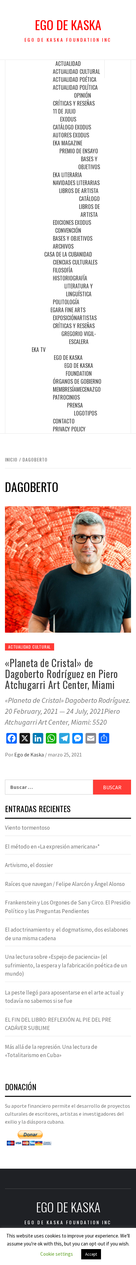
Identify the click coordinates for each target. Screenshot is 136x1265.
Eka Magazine (67, 143)
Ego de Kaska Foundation (78, 369)
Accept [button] (91, 1254)
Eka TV (39, 350)
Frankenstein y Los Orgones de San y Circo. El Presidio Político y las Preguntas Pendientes (67, 907)
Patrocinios (66, 397)
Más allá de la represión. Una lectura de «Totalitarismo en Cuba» (51, 1051)
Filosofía (63, 270)
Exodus (68, 119)
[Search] (118, 69)
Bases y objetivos (89, 163)
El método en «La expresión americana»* (52, 846)
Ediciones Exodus (72, 222)
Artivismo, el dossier (29, 865)
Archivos (63, 246)
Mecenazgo (88, 389)
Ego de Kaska (68, 25)
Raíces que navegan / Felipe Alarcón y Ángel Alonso (65, 884)
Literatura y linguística (78, 290)
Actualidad (68, 64)
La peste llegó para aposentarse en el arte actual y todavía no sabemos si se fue (64, 997)
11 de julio (64, 111)
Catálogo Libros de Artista (89, 207)
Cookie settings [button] (56, 1254)
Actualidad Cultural (76, 71)
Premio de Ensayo (78, 151)
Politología (66, 302)
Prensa (75, 405)
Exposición (65, 318)
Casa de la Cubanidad (68, 254)
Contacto (64, 421)
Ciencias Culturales (75, 262)
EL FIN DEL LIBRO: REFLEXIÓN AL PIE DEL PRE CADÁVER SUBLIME (58, 1024)
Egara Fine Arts (68, 310)
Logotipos (85, 413)
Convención (68, 230)
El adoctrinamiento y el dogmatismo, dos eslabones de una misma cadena (66, 934)
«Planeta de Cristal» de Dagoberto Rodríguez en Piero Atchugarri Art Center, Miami (61, 673)
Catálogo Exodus (72, 127)
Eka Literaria (67, 175)
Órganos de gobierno (77, 381)
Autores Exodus (71, 135)
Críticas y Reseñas (74, 103)
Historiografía (70, 278)
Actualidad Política (75, 87)
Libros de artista (78, 191)
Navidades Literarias (76, 183)
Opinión (82, 95)
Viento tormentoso (27, 827)
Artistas (87, 318)
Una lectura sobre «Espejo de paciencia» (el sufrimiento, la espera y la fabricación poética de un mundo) (66, 965)
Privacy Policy (69, 429)
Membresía (64, 389)
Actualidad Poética (74, 79)
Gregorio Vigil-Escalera (78, 338)
